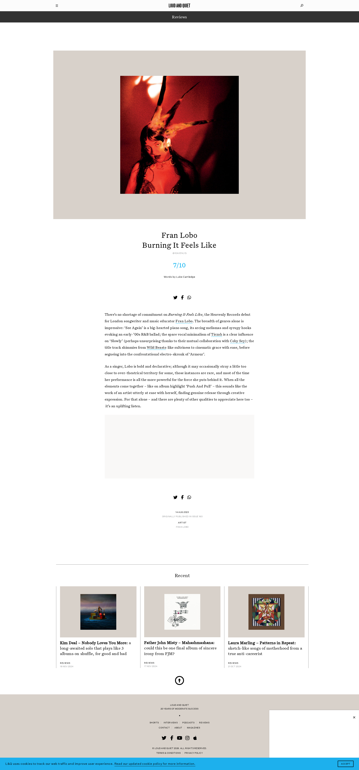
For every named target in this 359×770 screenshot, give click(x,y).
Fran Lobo (184, 321)
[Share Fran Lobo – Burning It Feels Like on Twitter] (176, 298)
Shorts (154, 722)
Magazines (193, 727)
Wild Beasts (156, 347)
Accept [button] (345, 764)
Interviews (171, 722)
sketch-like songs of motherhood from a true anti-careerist (265, 648)
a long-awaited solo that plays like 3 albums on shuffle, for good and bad (95, 648)
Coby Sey (237, 340)
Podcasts (188, 722)
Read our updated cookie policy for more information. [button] (155, 764)
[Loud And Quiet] (179, 5)
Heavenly (179, 253)
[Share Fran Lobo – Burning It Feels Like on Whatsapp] (189, 297)
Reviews (204, 722)
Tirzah (216, 334)
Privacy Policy (194, 753)
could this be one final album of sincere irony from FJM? (180, 648)
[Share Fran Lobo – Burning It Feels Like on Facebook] (183, 298)
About (178, 727)
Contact (164, 727)
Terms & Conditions (168, 753)
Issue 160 (197, 516)
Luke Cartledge (185, 276)
